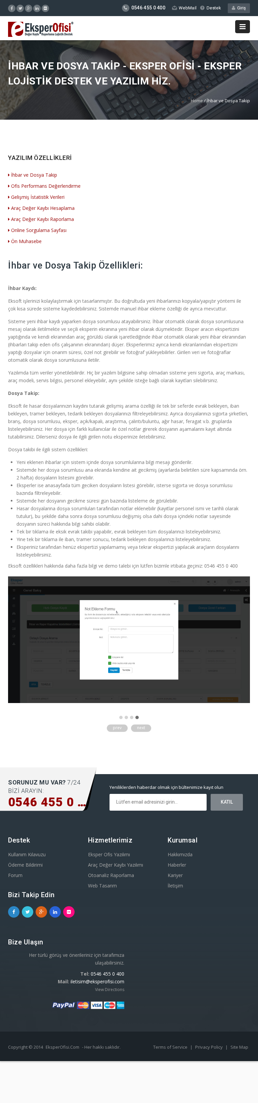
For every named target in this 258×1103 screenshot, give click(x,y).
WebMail (188, 7)
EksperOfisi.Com (62, 1047)
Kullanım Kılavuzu (27, 854)
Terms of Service (170, 1047)
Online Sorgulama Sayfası (39, 230)
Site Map (239, 1047)
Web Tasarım (102, 885)
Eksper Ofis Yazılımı (109, 854)
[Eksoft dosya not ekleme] (129, 701)
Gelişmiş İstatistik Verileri (37, 197)
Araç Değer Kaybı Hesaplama (43, 208)
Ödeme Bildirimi (25, 865)
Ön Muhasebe (26, 241)
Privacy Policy (209, 1047)
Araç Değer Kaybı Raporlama (42, 219)
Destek (214, 7)
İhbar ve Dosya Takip (34, 175)
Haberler (177, 865)
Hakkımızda (180, 854)
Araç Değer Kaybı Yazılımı (115, 865)
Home (197, 101)
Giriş (240, 7)
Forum (15, 875)
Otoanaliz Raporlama (111, 875)
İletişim (175, 885)
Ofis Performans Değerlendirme (46, 186)
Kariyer (175, 875)
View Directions (109, 989)
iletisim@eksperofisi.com (97, 981)
